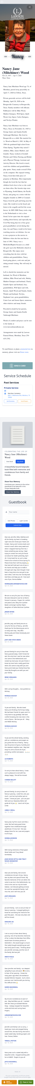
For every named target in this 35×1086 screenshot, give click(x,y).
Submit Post (17, 525)
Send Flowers (24, 401)
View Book (9, 461)
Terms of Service (22, 1077)
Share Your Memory (12, 492)
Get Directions (10, 401)
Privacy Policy (12, 1077)
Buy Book (20, 461)
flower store (24, 352)
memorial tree (26, 349)
